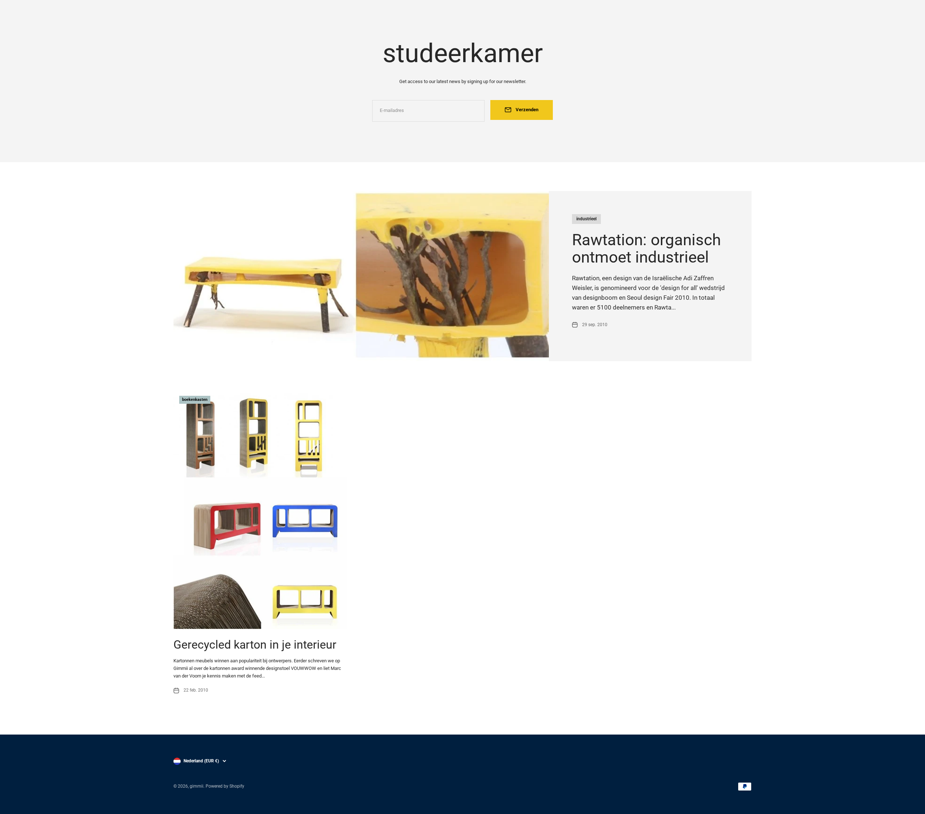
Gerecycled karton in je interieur (254, 644)
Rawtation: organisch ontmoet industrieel (646, 248)
